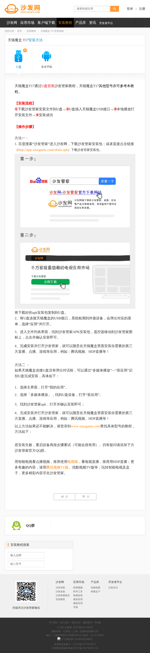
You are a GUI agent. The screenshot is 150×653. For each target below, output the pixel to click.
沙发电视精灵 (63, 595)
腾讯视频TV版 (57, 467)
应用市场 (27, 23)
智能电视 (95, 587)
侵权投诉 (87, 622)
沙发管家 (60, 587)
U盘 (21, 59)
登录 (130, 8)
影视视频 (78, 587)
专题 (75, 607)
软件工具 (78, 591)
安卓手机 (46, 66)
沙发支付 (113, 587)
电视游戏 (78, 595)
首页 (19, 31)
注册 (142, 8)
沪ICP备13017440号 (83, 627)
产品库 (80, 23)
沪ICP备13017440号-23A (85, 648)
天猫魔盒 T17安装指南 (52, 31)
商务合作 (76, 622)
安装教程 (65, 23)
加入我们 (65, 622)
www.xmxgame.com (85, 426)
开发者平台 (106, 23)
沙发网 (12, 23)
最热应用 (78, 599)
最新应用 (78, 603)
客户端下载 (46, 23)
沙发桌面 (60, 591)
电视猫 (72, 462)
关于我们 (53, 622)
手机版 (97, 622)
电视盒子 (95, 591)
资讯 (92, 23)
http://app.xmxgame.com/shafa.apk (43, 150)
